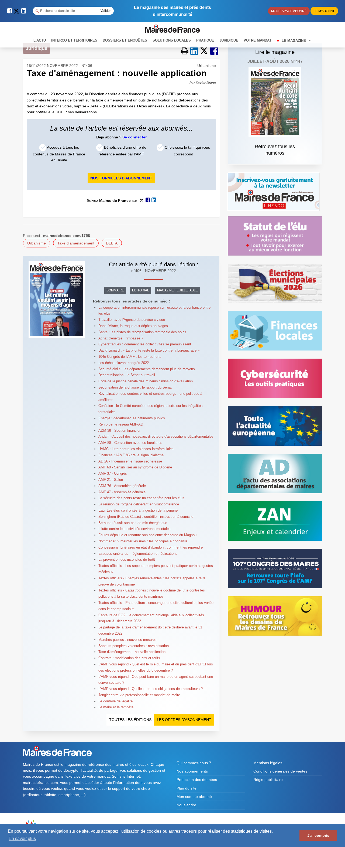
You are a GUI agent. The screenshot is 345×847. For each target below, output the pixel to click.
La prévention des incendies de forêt (126, 559)
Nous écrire (186, 805)
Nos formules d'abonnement (121, 178)
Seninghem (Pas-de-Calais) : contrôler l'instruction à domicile (145, 517)
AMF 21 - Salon (110, 480)
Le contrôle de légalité (115, 701)
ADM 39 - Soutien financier (119, 430)
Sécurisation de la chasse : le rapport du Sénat (135, 387)
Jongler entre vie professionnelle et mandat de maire (139, 695)
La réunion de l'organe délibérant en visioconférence (138, 504)
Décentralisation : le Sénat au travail (126, 375)
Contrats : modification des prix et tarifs (129, 658)
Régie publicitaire (268, 779)
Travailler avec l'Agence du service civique (131, 320)
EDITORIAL (140, 290)
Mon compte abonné (194, 796)
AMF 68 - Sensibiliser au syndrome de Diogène (135, 467)
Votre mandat (257, 40)
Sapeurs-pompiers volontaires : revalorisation (133, 646)
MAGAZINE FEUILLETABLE (177, 290)
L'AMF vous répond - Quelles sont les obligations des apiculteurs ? (150, 689)
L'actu (39, 40)
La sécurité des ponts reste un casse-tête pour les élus (141, 498)
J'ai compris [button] (318, 835)
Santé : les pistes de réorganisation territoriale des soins (142, 332)
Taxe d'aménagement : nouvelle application (131, 652)
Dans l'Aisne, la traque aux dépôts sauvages (133, 326)
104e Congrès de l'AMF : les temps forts (129, 357)
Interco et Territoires (74, 40)
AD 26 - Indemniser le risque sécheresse (130, 461)
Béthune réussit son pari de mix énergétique (132, 523)
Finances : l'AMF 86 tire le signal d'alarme (131, 455)
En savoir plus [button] (22, 838)
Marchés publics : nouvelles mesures (127, 640)
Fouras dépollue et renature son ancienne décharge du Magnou (147, 535)
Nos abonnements (192, 771)
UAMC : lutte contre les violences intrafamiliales (136, 449)
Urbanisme (36, 243)
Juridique (228, 40)
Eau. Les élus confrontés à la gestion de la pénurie (138, 510)
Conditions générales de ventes (280, 771)
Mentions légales (267, 763)
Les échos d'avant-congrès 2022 (123, 363)
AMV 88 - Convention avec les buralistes (130, 443)
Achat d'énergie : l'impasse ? (120, 338)
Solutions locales (172, 40)
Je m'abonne (324, 11)
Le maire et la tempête (115, 707)
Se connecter (134, 137)
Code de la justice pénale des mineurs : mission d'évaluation (145, 381)
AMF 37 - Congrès (112, 473)
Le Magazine (294, 41)
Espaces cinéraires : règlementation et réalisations (137, 554)
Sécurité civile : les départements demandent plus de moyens (146, 369)
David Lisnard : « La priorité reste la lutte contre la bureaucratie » (148, 350)
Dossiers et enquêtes (125, 40)
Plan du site (186, 788)
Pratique (205, 40)
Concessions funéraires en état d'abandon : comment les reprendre (150, 547)
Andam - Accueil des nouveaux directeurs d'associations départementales (155, 436)
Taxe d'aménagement (75, 243)
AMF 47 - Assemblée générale (122, 492)
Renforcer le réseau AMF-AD (120, 424)
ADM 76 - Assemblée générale (122, 486)
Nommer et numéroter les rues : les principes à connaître (142, 541)
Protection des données (197, 779)
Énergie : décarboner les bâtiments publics (131, 418)
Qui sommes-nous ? (194, 763)
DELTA (112, 243)
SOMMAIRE (115, 290)
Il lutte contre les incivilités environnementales (134, 529)
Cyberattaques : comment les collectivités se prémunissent (144, 344)
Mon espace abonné (289, 11)
